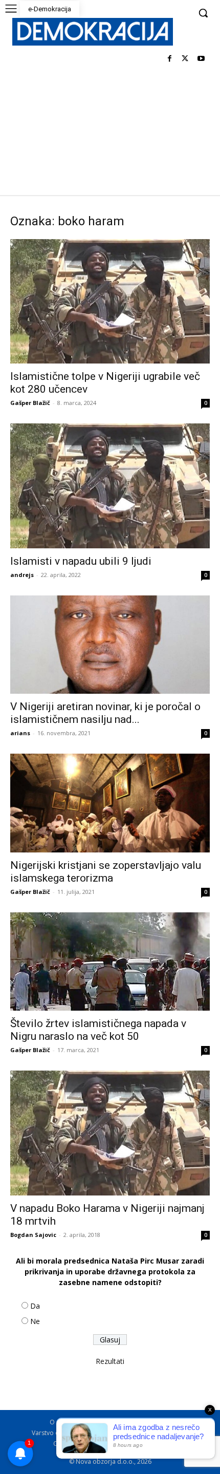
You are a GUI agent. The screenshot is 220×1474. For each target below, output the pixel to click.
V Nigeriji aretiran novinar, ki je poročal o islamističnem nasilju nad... (105, 712)
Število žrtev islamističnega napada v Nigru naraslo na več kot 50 (98, 1029)
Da (35, 1306)
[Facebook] (170, 59)
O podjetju (95, 1422)
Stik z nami (165, 1432)
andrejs (22, 575)
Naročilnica (115, 1443)
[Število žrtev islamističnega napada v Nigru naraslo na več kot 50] (110, 961)
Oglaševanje (71, 1443)
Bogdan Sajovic (33, 1234)
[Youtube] (201, 59)
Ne (35, 1321)
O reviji (60, 1422)
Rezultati (110, 1361)
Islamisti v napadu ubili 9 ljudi (80, 561)
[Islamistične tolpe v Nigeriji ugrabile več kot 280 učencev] (110, 301)
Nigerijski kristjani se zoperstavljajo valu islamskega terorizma (105, 871)
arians (20, 733)
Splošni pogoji (141, 1422)
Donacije (154, 1443)
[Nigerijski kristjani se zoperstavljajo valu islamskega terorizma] (110, 803)
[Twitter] (185, 59)
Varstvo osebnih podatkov (70, 1432)
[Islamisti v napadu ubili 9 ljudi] (110, 485)
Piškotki (129, 1432)
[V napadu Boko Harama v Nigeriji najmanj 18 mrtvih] (110, 1133)
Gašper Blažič (30, 403)
